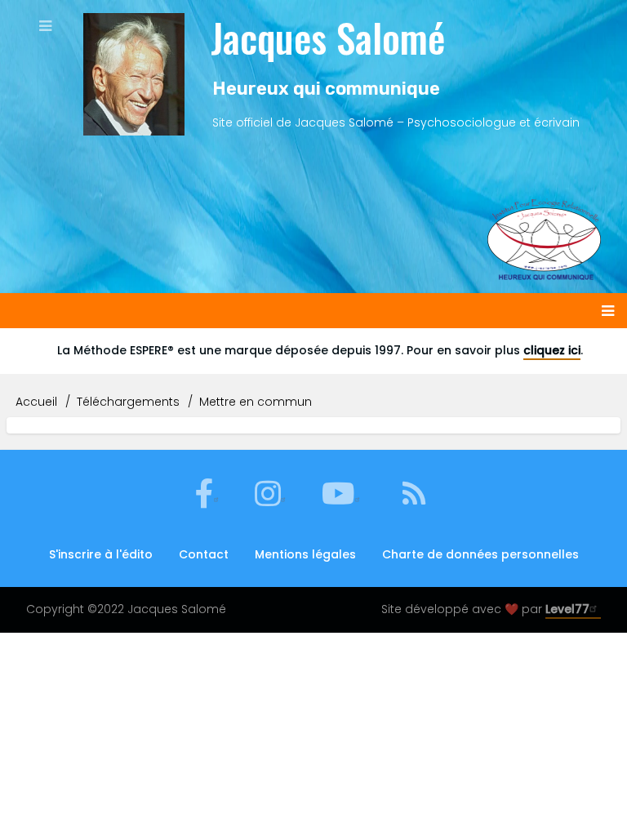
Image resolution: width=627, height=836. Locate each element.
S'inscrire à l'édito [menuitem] (101, 554)
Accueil (36, 402)
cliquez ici (551, 350)
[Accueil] (134, 74)
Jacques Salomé (328, 37)
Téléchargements (128, 402)
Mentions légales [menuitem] (305, 554)
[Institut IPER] (544, 219)
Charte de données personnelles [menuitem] (480, 554)
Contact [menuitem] (204, 554)
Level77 (567, 609)
